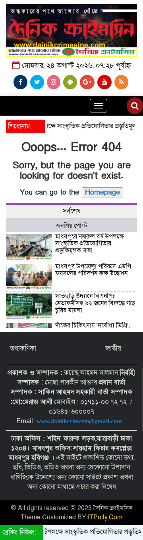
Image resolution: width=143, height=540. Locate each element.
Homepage (102, 192)
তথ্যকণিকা (23, 348)
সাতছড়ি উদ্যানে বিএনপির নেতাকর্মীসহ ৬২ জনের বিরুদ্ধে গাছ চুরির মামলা (95, 303)
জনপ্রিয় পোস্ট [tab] (71, 225)
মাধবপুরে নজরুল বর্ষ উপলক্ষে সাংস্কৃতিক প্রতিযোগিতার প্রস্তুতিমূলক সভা (89, 243)
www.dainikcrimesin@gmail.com (80, 421)
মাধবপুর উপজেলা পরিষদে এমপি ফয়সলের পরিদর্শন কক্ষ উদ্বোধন (93, 270)
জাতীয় (113, 348)
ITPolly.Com (105, 517)
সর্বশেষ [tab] (72, 211)
